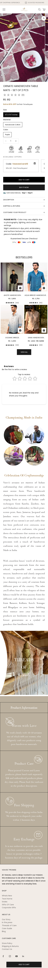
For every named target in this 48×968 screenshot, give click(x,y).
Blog (4, 931)
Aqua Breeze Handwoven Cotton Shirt (36, 295)
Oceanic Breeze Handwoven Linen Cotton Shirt (12, 337)
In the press (7, 922)
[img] (12, 95)
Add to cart (24, 180)
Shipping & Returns (10, 946)
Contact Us (7, 949)
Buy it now (24, 187)
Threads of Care (9, 925)
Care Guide (7, 928)
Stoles (4, 901)
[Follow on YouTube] (16, 956)
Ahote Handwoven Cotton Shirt (12, 295)
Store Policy (7, 943)
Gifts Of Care (8, 904)
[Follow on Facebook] (3, 956)
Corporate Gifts (9, 907)
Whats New (7, 895)
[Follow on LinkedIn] (23, 956)
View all (24, 352)
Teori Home (7, 898)
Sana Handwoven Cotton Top (36, 337)
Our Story (6, 919)
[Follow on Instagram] (10, 956)
